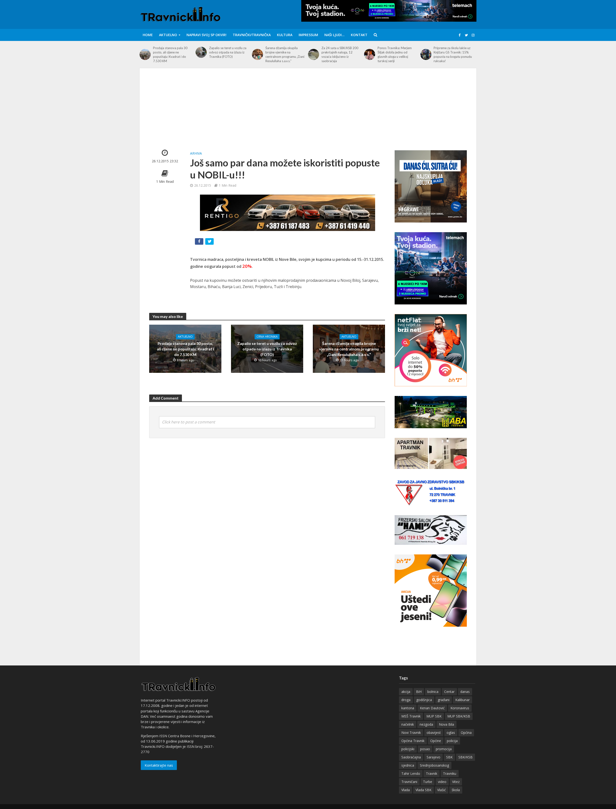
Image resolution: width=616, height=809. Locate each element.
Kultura (284, 35)
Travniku (449, 773)
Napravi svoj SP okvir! (206, 35)
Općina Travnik (412, 740)
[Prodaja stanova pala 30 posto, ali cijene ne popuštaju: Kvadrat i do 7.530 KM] (145, 54)
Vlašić (441, 790)
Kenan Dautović (432, 708)
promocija (444, 749)
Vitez (456, 781)
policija (452, 740)
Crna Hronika (267, 337)
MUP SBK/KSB (458, 716)
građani (443, 699)
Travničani (409, 781)
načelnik (407, 724)
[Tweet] (210, 242)
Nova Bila (446, 724)
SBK (449, 757)
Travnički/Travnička (252, 35)
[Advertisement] (308, 114)
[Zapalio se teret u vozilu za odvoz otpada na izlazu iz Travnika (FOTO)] (201, 52)
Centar (449, 691)
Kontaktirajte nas (159, 765)
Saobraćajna (411, 757)
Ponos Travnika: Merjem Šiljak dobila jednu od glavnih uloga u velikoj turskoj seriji (395, 54)
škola (456, 790)
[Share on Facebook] (199, 242)
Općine (435, 740)
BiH (419, 691)
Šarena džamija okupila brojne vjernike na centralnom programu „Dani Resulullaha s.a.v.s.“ (284, 54)
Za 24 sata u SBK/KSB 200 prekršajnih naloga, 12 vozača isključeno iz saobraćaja (339, 54)
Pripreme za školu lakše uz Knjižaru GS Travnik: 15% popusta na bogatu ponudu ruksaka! (453, 54)
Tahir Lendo (410, 773)
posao (425, 749)
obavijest (434, 732)
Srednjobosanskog (434, 765)
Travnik (431, 773)
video (442, 781)
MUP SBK (434, 716)
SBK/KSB (465, 757)
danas (465, 691)
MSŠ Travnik (411, 716)
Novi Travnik (411, 732)
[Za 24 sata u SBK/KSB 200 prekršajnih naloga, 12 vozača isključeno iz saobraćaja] (313, 54)
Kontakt (359, 35)
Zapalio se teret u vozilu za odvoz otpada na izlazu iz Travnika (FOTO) (227, 52)
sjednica (407, 765)
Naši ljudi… (334, 35)
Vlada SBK (423, 790)
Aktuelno (168, 35)
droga (406, 699)
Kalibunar (462, 699)
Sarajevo (433, 757)
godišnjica (424, 699)
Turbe (427, 781)
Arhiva (196, 153)
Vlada (405, 790)
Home (148, 35)
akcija (405, 691)
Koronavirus (459, 708)
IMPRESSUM (308, 35)
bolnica (432, 691)
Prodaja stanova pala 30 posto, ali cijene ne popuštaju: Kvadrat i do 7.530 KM (170, 54)
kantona (407, 708)
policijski (407, 749)
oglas (451, 732)
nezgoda (426, 724)
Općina (466, 732)
